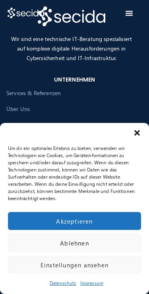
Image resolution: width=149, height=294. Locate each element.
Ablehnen (74, 243)
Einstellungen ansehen (74, 265)
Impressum (91, 283)
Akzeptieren (74, 221)
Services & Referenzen (33, 93)
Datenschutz (63, 283)
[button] (137, 133)
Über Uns (18, 109)
